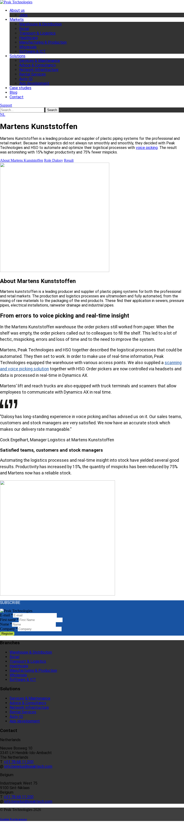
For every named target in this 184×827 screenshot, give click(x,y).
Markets (17, 19)
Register (7, 633)
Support (6, 105)
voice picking (147, 147)
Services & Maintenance (39, 60)
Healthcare (28, 37)
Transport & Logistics (37, 33)
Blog (13, 92)
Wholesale (28, 47)
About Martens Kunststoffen (21, 160)
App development (34, 83)
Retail (24, 28)
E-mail (6, 615)
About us (17, 10)
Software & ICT (32, 51)
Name (6, 624)
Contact (16, 97)
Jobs (23, 15)
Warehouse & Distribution (40, 24)
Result (69, 160)
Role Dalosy (53, 160)
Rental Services (32, 74)
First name (9, 620)
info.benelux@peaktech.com (28, 766)
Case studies (20, 88)
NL (2, 114)
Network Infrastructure (38, 69)
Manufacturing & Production (43, 42)
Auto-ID (26, 79)
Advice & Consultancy (37, 65)
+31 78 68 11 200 (19, 762)
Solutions (17, 56)
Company (9, 629)
